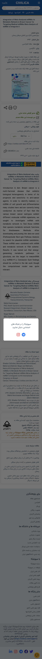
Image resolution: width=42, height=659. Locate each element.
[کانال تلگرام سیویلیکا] (23, 335)
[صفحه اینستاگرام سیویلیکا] (18, 335)
